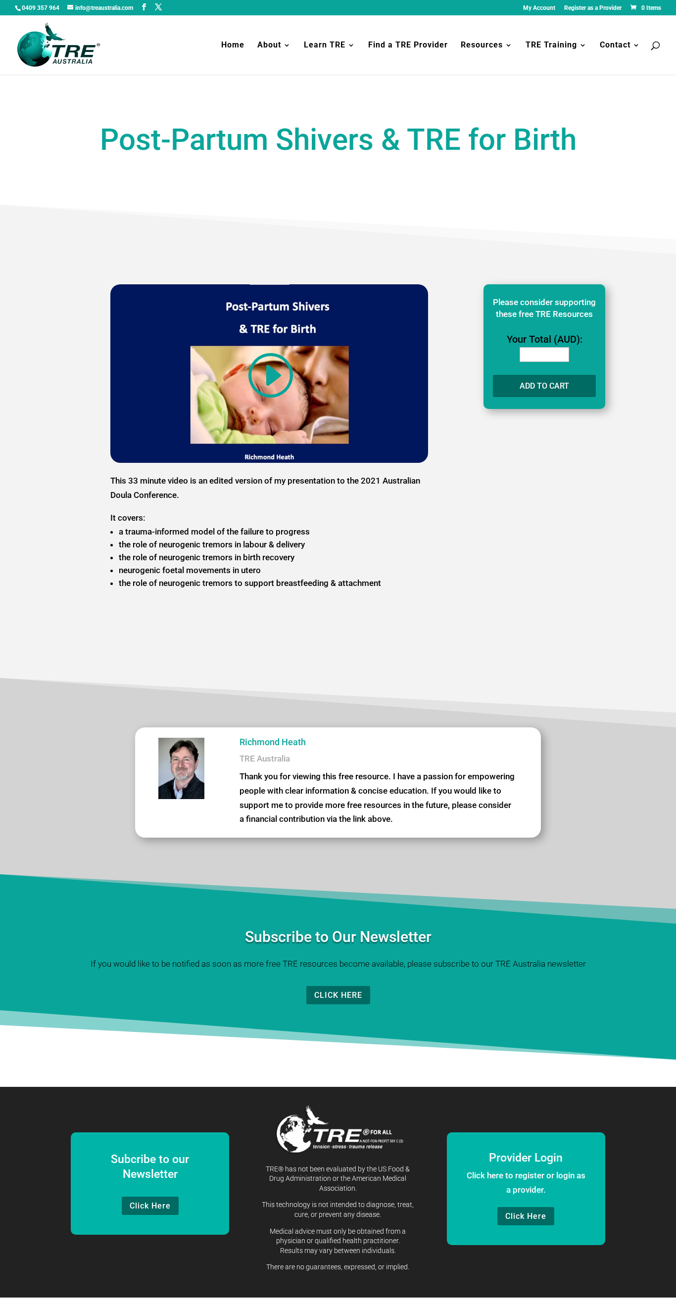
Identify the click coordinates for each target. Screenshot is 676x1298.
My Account (539, 8)
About (269, 45)
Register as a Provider (593, 8)
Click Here (338, 995)
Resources (482, 45)
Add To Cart (544, 386)
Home (232, 45)
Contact (615, 45)
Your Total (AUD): (544, 339)
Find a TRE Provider (408, 45)
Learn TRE (324, 45)
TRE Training (551, 45)
